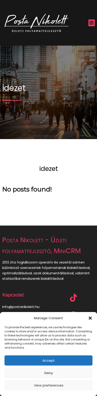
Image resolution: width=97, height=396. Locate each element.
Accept (48, 360)
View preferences (48, 385)
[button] (90, 318)
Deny (48, 372)
